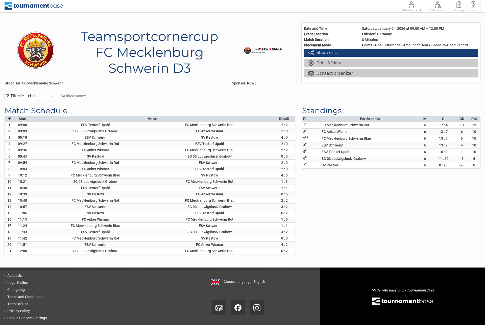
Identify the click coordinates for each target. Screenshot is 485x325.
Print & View (324, 63)
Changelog (16, 290)
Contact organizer (330, 73)
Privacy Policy (18, 311)
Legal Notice (17, 283)
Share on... (322, 52)
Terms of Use (17, 304)
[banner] (34, 6)
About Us (14, 276)
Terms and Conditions (24, 297)
